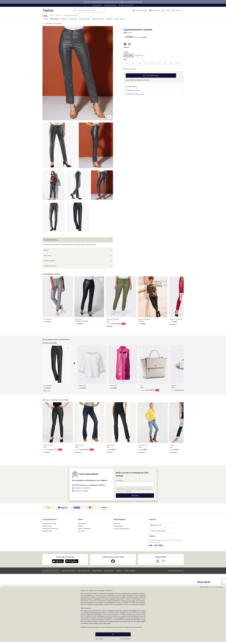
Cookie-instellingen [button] (130, 570)
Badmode (64, 19)
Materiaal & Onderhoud (50, 528)
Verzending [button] (144, 37)
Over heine (116, 523)
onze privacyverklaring (93, 627)
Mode (45, 15)
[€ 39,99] (152, 422)
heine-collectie (119, 19)
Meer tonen (128, 491)
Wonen (51, 15)
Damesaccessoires (98, 19)
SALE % (58, 15)
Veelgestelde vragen (49, 523)
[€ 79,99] (57, 296)
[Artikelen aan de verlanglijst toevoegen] (179, 75)
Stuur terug (47, 255)
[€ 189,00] (89, 296)
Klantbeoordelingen (50, 266)
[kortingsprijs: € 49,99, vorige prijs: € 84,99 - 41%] (89, 422)
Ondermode (73, 19)
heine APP (81, 531)
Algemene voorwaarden (68, 570)
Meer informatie (130, 601)
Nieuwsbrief (82, 523)
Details (46, 250)
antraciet (126, 47)
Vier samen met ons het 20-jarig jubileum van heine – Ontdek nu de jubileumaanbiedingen (113, 2)
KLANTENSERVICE (49, 519)
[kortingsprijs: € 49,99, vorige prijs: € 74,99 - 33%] (57, 422)
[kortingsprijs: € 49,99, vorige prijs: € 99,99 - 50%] (153, 364)
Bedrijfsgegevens (109, 570)
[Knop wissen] (102, 10)
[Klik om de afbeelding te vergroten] (109, 117)
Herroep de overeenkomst (51, 570)
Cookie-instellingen (125, 639)
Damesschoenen (84, 19)
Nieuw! (45, 19)
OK (113, 634)
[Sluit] (224, 581)
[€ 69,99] (152, 296)
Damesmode (54, 19)
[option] (125, 44)
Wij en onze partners (87, 593)
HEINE (80, 519)
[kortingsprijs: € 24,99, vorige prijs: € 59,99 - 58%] (121, 296)
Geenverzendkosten (84, 528)
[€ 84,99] (121, 422)
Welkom (80, 526)
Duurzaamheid (118, 526)
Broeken (49, 23)
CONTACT (152, 519)
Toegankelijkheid (97, 570)
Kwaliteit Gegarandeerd (121, 528)
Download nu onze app (65, 557)
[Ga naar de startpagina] (48, 10)
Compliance (119, 570)
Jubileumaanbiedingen (70, 15)
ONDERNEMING (119, 519)
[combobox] (92, 10)
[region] (113, 614)
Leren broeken (57, 23)
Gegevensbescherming (83, 570)
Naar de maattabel (131, 68)
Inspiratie (110, 19)
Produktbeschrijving (50, 240)
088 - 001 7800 (156, 545)
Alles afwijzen (99, 639)
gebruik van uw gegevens (130, 593)
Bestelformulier (47, 531)
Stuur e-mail (157, 525)
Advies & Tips (46, 526)
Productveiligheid (49, 261)
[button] (43, 23)
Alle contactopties (159, 531)
